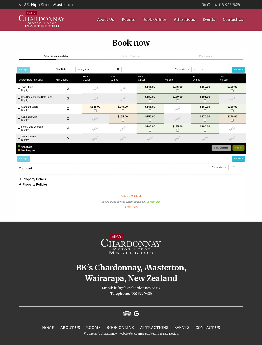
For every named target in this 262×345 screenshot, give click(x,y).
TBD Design (170, 333)
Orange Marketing (146, 333)
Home (48, 327)
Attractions (184, 19)
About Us (105, 19)
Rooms (128, 19)
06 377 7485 (229, 4)
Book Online (154, 19)
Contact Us (233, 19)
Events (209, 19)
